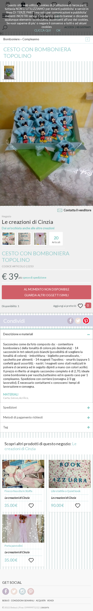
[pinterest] (30, 594)
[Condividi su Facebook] (70, 320)
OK (58, 30)
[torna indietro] (88, 39)
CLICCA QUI (42, 30)
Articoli (56, 239)
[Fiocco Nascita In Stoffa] (23, 474)
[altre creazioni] (8, 238)
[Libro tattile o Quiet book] (70, 474)
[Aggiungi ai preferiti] (80, 305)
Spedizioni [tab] (10, 407)
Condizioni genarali (22, 600)
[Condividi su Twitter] (78, 320)
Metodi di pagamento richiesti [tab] (23, 417)
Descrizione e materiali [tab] (18, 334)
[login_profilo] (31, 505)
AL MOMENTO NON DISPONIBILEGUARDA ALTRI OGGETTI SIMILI (46, 292)
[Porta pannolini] (23, 528)
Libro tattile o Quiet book (65, 491)
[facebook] (5, 594)
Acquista (41, 600)
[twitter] (14, 594)
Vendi (50, 600)
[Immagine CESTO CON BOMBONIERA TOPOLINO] (9, 72)
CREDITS (45, 608)
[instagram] (22, 594)
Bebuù (5, 600)
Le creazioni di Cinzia (17, 497)
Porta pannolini (14, 545)
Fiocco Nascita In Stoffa (18, 491)
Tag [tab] (5, 427)
